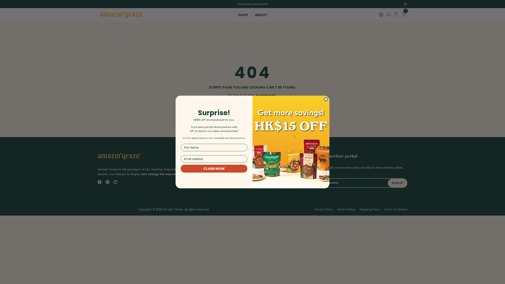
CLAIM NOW (214, 168)
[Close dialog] (326, 99)
